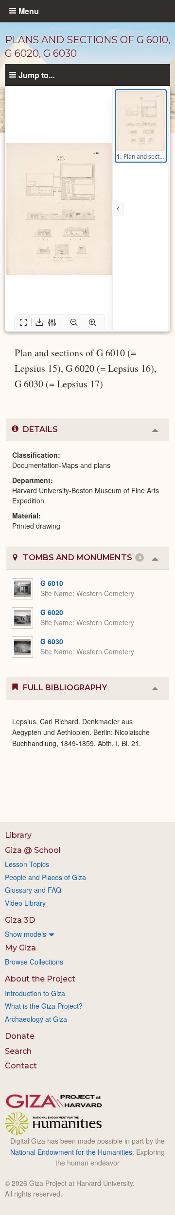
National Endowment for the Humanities (71, 1152)
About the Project (40, 978)
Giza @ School (33, 850)
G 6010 (51, 583)
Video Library (25, 903)
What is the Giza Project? (44, 1006)
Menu (28, 10)
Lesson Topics (27, 864)
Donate (20, 1036)
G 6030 (51, 641)
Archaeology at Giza (36, 1019)
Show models (25, 934)
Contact (21, 1065)
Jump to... (36, 74)
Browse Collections (34, 961)
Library (18, 835)
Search (18, 1051)
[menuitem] (87, 934)
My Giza (20, 947)
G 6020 (51, 612)
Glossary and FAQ (33, 890)
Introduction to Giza (35, 993)
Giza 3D (20, 920)
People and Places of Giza (45, 877)
